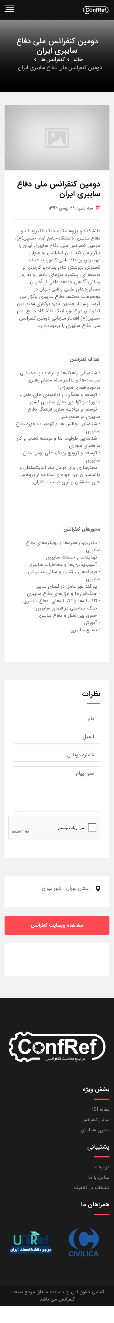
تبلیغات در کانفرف (91, 1187)
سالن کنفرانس (95, 1119)
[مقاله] (83, 1242)
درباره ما (101, 1167)
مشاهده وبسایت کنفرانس (57, 925)
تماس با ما (98, 1177)
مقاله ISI (100, 1109)
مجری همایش (95, 1130)
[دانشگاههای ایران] (30, 1242)
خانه (78, 59)
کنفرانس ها (52, 59)
